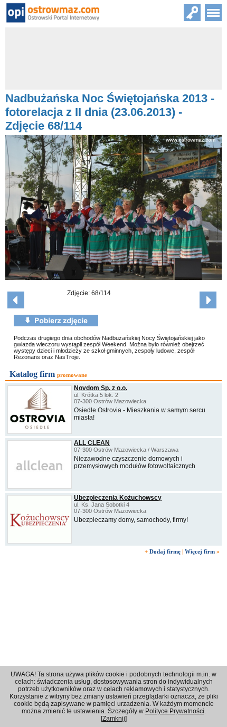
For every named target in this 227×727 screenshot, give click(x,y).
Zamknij (113, 718)
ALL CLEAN (92, 443)
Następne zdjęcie (208, 300)
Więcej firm (200, 551)
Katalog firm (32, 374)
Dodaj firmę (165, 551)
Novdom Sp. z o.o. (100, 388)
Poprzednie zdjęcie (15, 300)
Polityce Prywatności (174, 711)
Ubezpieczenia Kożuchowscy (118, 497)
